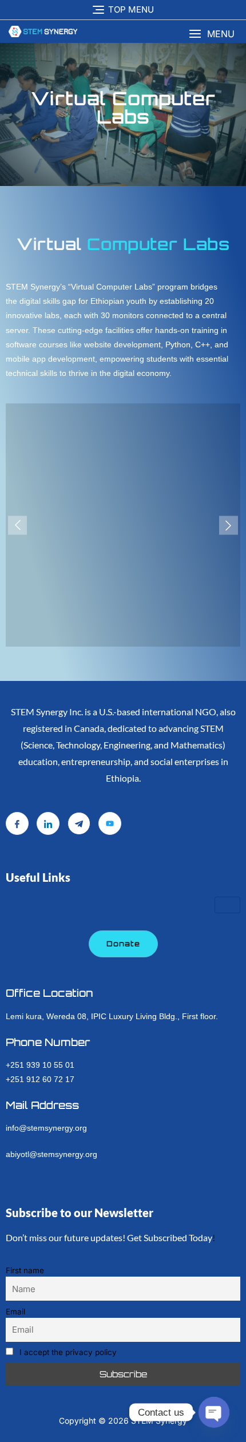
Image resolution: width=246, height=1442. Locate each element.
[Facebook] (17, 823)
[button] (212, 34)
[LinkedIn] (48, 823)
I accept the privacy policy (67, 1352)
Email (15, 1311)
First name (25, 1270)
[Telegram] (79, 823)
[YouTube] (109, 823)
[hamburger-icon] (227, 905)
